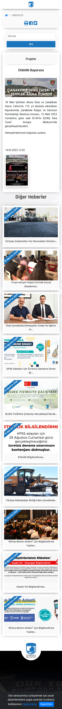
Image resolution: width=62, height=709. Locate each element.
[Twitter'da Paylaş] (35, 23)
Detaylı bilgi (30, 704)
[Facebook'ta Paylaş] (31, 23)
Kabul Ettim (46, 704)
